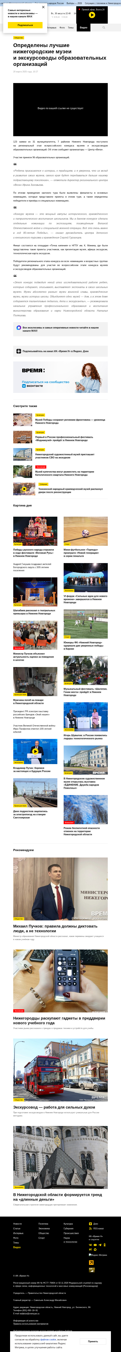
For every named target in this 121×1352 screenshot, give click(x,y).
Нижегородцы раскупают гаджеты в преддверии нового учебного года (59, 1017)
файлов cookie (48, 1339)
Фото (15, 1238)
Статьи (16, 1228)
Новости (17, 1223)
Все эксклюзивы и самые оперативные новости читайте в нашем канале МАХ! (61, 329)
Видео (17, 1247)
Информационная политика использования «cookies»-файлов (42, 1331)
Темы (16, 1242)
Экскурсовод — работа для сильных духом (54, 1104)
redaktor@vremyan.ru (29, 1313)
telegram (99, 1244)
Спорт (41, 1238)
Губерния (68, 1228)
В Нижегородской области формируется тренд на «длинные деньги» (57, 1193)
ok (104, 1244)
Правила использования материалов (30, 1324)
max (95, 1249)
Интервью (18, 1233)
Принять (93, 1341)
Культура (68, 1223)
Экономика (44, 1228)
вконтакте (90, 1244)
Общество (18, 38)
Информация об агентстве (25, 1320)
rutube (90, 1249)
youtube (95, 1244)
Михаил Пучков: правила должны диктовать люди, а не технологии (55, 925)
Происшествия (71, 1233)
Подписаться (25, 25)
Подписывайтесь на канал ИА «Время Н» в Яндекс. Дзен (56, 351)
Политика (43, 1223)
